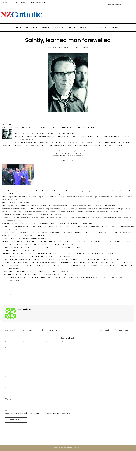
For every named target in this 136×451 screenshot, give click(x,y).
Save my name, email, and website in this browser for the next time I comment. (37, 413)
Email (8, 388)
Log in (79, 447)
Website (8, 399)
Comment (9, 348)
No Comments (82, 47)
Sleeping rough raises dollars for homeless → (115, 330)
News (12, 295)
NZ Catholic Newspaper (21, 14)
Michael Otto (69, 47)
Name (8, 377)
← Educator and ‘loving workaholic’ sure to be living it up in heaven (31, 330)
